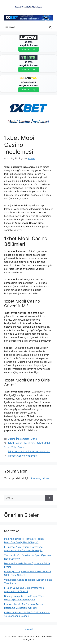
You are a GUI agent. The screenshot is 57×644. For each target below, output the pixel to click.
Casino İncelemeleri (18, 438)
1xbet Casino (15, 443)
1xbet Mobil (43, 443)
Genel (34, 438)
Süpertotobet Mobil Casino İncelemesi (29, 451)
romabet (28, 629)
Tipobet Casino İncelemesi (22, 455)
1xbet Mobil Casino (14, 447)
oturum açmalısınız (40, 478)
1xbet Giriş (30, 443)
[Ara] (49, 498)
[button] (50, 27)
